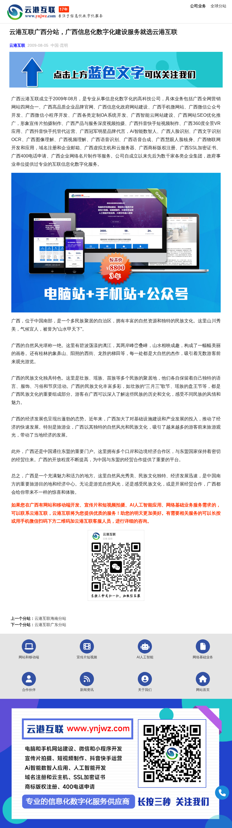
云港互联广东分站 (50, 624)
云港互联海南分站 (50, 618)
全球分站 (218, 6)
